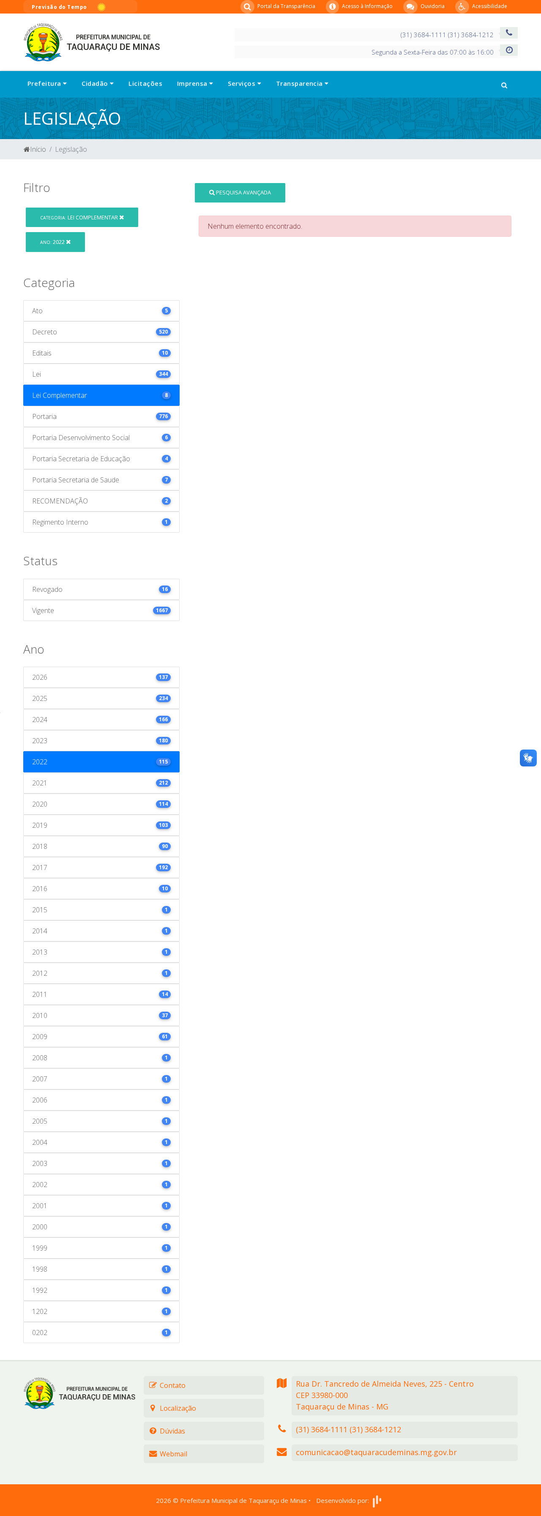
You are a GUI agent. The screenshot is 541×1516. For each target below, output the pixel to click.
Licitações (145, 83)
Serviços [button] (242, 83)
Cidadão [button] (96, 83)
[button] (504, 84)
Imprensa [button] (193, 83)
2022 (53, 242)
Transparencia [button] (300, 83)
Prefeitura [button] (45, 83)
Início (38, 149)
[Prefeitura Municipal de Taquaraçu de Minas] (91, 41)
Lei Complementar (79, 217)
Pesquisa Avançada (243, 192)
